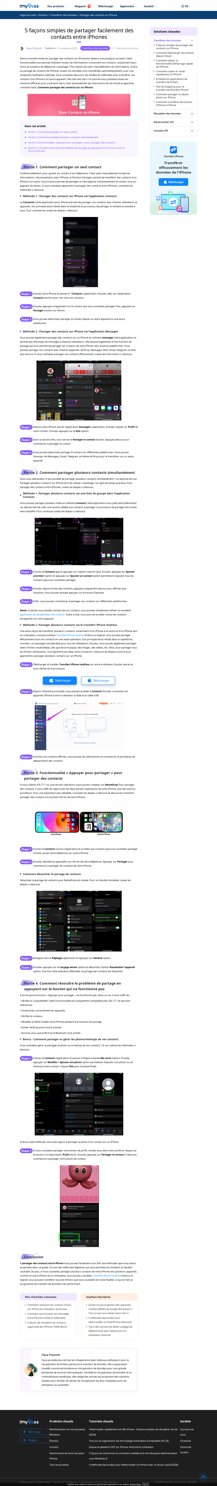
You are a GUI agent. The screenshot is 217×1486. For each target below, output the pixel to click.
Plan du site (110, 1482)
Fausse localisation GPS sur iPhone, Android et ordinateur (121, 1447)
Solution (43, 15)
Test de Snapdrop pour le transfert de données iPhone (172, 88)
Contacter (185, 1440)
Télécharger (106, 6)
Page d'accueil (28, 15)
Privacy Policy (135, 1484)
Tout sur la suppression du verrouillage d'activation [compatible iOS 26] (129, 1440)
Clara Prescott (50, 1355)
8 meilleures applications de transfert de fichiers (171, 80)
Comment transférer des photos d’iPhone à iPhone (174, 103)
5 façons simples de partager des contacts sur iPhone (174, 47)
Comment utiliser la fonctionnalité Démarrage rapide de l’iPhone (174, 63)
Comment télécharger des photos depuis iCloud (175, 54)
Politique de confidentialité (35, 1482)
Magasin (80, 6)
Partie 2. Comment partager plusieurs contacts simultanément (63, 137)
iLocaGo (53, 1447)
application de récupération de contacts (42, 614)
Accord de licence (90, 1482)
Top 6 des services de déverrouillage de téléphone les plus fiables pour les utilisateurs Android (110, 1331)
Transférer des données (63, 15)
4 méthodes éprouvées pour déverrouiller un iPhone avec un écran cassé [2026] (133, 1464)
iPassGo (53, 1440)
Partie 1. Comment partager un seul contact (52, 131)
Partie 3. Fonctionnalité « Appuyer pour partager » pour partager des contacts (71, 142)
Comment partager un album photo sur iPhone (172, 96)
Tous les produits (59, 1464)
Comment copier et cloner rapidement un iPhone (170, 73)
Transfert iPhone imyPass (70, 635)
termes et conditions (65, 1482)
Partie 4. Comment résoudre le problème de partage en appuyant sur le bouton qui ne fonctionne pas (76, 149)
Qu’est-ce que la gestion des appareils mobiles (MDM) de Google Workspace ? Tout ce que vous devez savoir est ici (110, 1309)
